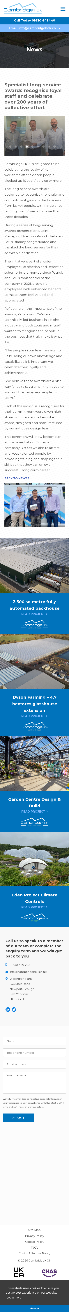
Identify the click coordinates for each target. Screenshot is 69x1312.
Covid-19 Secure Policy (34, 1253)
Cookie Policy (34, 1241)
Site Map (34, 1230)
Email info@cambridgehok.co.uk (34, 28)
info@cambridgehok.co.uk (28, 972)
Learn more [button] (13, 1297)
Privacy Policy (34, 1236)
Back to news (16, 478)
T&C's (34, 1247)
